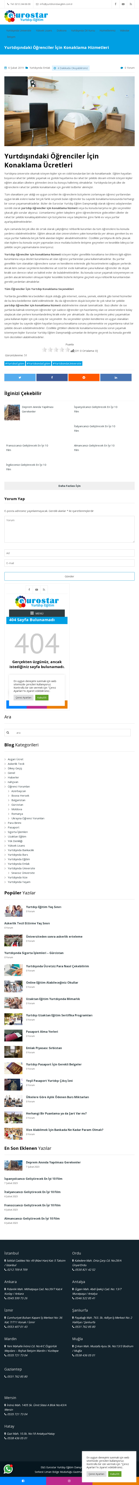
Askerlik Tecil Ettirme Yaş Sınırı (27, 923)
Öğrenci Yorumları (19, 786)
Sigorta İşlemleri (18, 832)
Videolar (124, 30)
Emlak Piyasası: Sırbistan (44, 1048)
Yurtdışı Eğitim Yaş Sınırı (43, 907)
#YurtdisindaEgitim (38, 363)
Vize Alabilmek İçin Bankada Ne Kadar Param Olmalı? (64, 1130)
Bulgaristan (18, 800)
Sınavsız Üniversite (23, 873)
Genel (11, 773)
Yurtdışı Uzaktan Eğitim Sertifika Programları (59, 1015)
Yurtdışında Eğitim (19, 859)
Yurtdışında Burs (18, 854)
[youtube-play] (123, 4)
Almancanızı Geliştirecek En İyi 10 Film (32, 1219)
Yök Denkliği (15, 841)
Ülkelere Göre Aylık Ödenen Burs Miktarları (57, 1097)
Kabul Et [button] (114, 1474)
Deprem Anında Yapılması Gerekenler (53, 1162)
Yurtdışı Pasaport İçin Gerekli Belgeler (54, 1064)
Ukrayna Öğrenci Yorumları (27, 818)
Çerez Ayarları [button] (96, 1474)
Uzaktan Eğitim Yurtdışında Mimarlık (53, 999)
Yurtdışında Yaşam (19, 882)
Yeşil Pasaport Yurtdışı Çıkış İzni (49, 1081)
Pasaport (13, 827)
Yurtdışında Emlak (40, 67)
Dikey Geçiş (15, 768)
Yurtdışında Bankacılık (21, 850)
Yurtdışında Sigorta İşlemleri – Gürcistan (34, 953)
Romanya (17, 813)
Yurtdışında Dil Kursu (83, 30)
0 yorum (130, 67)
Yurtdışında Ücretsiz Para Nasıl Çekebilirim (57, 966)
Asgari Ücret (15, 759)
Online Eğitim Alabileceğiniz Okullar (52, 983)
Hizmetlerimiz (107, 30)
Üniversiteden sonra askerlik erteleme (54, 937)
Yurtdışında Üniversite (18, 30)
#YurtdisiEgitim (14, 363)
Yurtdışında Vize (18, 877)
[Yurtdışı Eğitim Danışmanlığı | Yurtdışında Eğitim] (26, 16)
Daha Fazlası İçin (69, 486)
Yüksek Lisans (44, 30)
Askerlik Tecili (16, 763)
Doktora (61, 30)
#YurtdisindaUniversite (67, 363)
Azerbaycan (18, 791)
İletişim (11, 37)
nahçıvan (13, 782)
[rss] (131, 4)
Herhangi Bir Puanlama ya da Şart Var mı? (56, 1113)
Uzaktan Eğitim (17, 836)
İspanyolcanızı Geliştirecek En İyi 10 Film (33, 1179)
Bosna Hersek (20, 795)
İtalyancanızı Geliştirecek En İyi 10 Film (32, 1192)
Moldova (16, 809)
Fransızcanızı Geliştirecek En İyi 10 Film (32, 1205)
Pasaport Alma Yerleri (42, 1032)
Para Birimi (14, 823)
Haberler (13, 777)
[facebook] (115, 4)
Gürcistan (17, 804)
